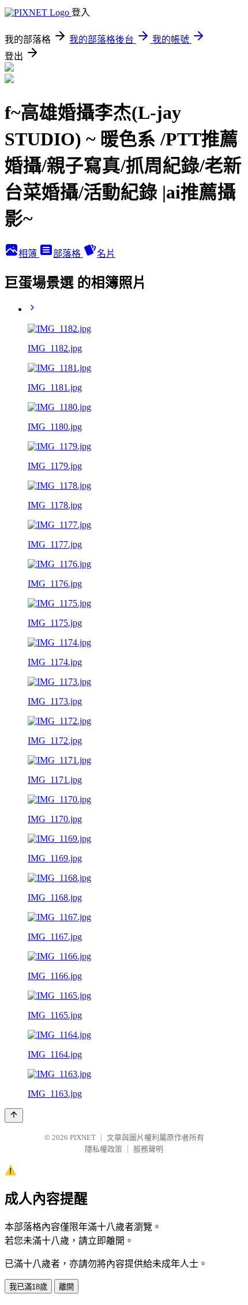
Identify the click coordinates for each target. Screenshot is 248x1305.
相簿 (28, 253)
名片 (106, 253)
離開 (66, 1286)
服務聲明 (148, 1149)
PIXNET (83, 1137)
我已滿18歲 (28, 1286)
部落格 (68, 253)
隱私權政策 (103, 1149)
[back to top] (14, 1115)
